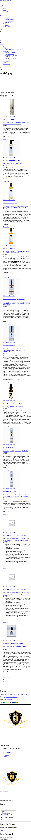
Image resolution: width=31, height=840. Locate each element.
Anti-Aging (6, 122)
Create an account (5, 820)
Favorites (12, 122)
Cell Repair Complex (9, 119)
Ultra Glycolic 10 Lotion (9, 491)
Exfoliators (12, 538)
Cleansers (12, 163)
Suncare (19, 124)
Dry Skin (17, 251)
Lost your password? (6, 814)
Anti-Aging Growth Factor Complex (13, 643)
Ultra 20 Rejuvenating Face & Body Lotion (14, 589)
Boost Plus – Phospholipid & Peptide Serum (15, 403)
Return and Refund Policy (9, 753)
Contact (5, 756)
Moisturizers (18, 122)
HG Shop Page (7, 752)
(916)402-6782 (8, 699)
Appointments (6, 755)
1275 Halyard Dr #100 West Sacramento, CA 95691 (18, 694)
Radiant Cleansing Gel (9, 248)
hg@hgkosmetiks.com (5, 0)
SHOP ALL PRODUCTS (9, 124)
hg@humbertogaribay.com (10, 697)
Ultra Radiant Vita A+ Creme (11, 447)
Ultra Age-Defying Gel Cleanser (11, 160)
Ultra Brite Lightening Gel (10, 345)
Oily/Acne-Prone (20, 303)
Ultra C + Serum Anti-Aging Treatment (13, 299)
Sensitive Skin (25, 122)
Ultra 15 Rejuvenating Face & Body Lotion (14, 535)
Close (1, 830)
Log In (1, 6)
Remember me (6, 813)
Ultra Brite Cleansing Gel (10, 203)
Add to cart (6, 116)
